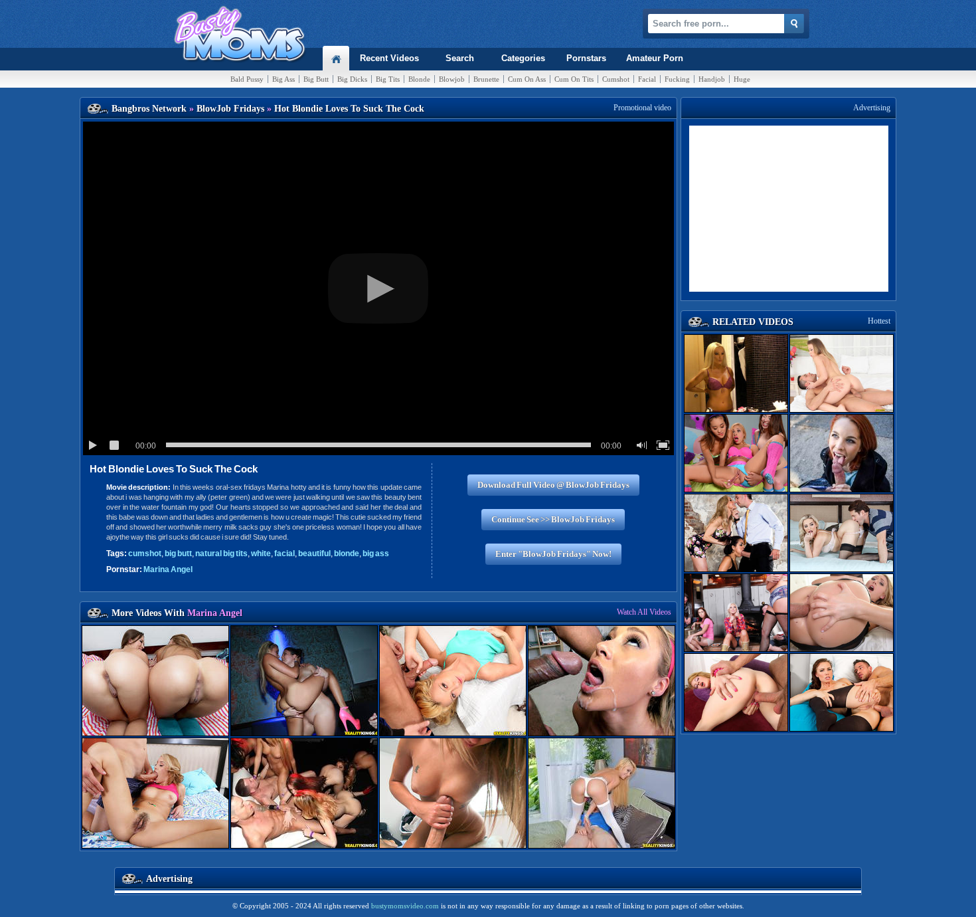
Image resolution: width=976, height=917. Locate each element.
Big (283, 79)
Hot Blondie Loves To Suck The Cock (174, 468)
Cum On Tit (574, 79)
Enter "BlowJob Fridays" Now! (553, 554)
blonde (346, 553)
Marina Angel (168, 569)
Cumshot (615, 79)
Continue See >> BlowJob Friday (553, 519)
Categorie (523, 58)
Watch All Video (644, 612)
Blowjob (452, 79)
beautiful (314, 553)
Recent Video (389, 58)
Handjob (711, 79)
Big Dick (352, 79)
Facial (647, 79)
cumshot (144, 553)
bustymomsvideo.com (405, 906)
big (376, 553)
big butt (178, 553)
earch (460, 58)
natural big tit (221, 553)
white (261, 553)
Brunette (486, 79)
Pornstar (586, 58)
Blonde (419, 79)
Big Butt (316, 79)
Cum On (527, 79)
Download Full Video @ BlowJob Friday (553, 485)
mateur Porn (654, 58)
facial (284, 553)
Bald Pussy (247, 79)
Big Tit (388, 79)
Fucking (677, 79)
